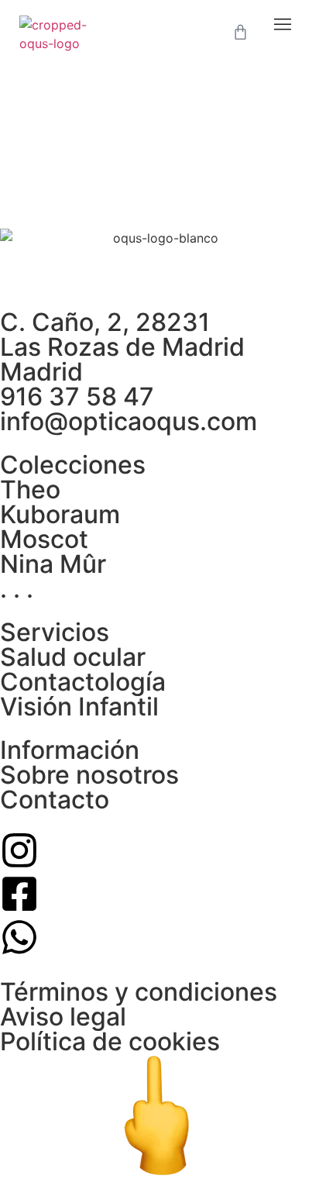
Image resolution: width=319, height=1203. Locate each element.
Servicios (54, 632)
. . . (16, 589)
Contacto (54, 799)
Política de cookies (110, 1041)
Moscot (44, 539)
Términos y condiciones (138, 992)
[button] (282, 24)
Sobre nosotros (89, 775)
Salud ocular (73, 657)
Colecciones (73, 465)
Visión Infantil (79, 706)
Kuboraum (60, 514)
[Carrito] (240, 32)
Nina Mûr (53, 564)
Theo (30, 489)
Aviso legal (63, 1016)
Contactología (83, 682)
